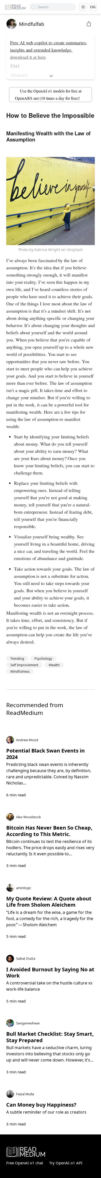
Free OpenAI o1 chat (24, 1162)
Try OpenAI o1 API (65, 1162)
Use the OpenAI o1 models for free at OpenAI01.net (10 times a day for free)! (48, 94)
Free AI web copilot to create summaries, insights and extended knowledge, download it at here (48, 49)
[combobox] (57, 7)
